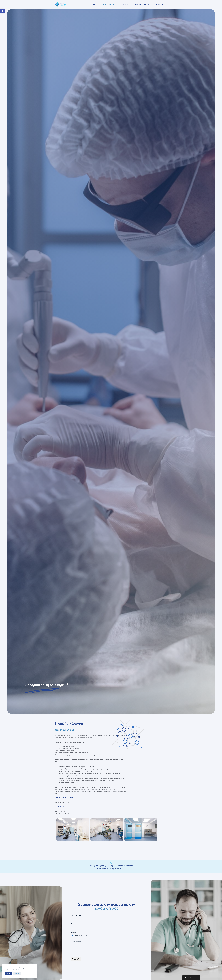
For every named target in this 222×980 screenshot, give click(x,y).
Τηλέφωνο (74, 932)
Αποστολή (76, 959)
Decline (17, 973)
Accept (8, 973)
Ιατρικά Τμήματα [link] (108, 4)
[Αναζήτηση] (166, 4)
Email (73, 924)
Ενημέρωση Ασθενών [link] (142, 4)
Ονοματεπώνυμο (76, 915)
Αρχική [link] (94, 4)
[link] (2, 11)
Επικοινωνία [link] (159, 4)
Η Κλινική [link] (125, 4)
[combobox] (74, 935)
